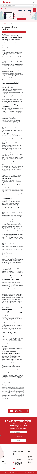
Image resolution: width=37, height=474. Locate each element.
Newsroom (4, 456)
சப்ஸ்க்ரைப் (18, 440)
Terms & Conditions (4, 472)
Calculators (4, 463)
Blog (3, 461)
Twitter (31, 456)
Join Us (3, 458)
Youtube (31, 464)
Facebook (31, 453)
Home (3, 451)
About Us (3, 453)
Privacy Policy (12, 472)
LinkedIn (31, 462)
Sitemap (18, 472)
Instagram (31, 459)
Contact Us (4, 466)
